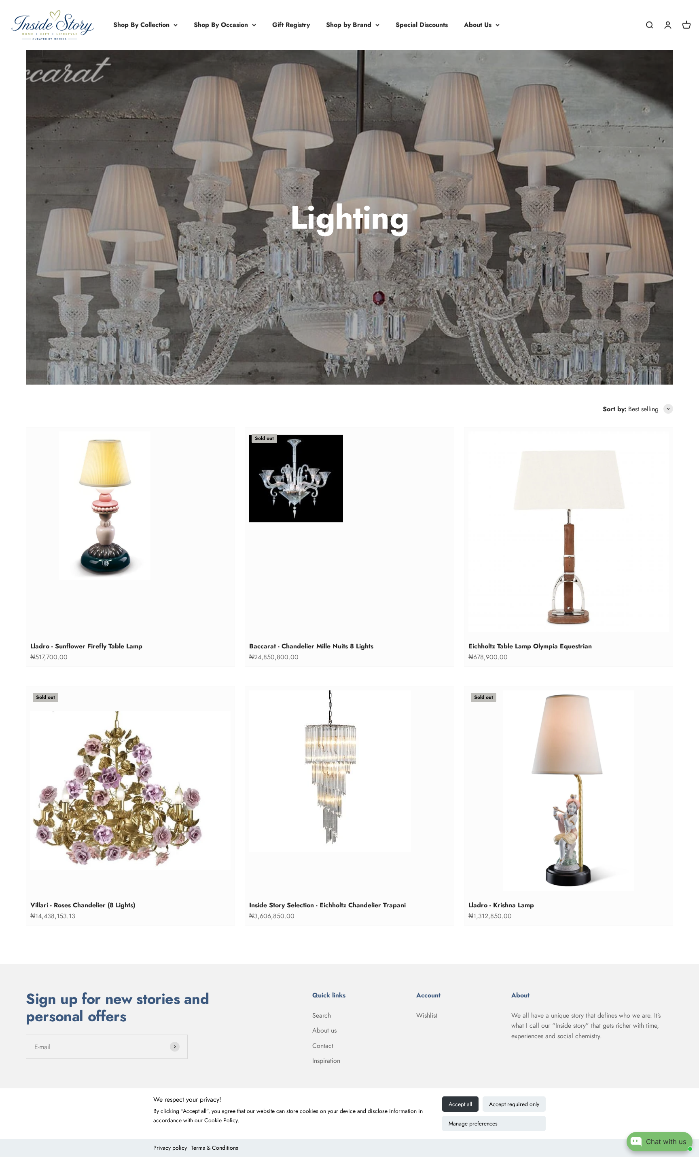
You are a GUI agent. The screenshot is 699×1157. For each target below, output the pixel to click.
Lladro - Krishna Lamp (501, 905)
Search (321, 1015)
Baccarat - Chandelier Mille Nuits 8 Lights (311, 646)
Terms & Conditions (214, 1148)
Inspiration (326, 1060)
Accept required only (514, 1104)
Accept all (460, 1104)
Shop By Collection (141, 24)
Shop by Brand (348, 24)
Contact (322, 1045)
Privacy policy (170, 1148)
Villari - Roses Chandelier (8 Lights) (82, 905)
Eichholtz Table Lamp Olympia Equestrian (530, 646)
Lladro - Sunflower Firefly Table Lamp (86, 646)
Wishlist (426, 1015)
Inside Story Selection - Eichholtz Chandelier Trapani (327, 905)
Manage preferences (473, 1123)
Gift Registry (291, 24)
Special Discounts (422, 24)
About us (324, 1030)
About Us (477, 24)
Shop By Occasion (221, 24)
